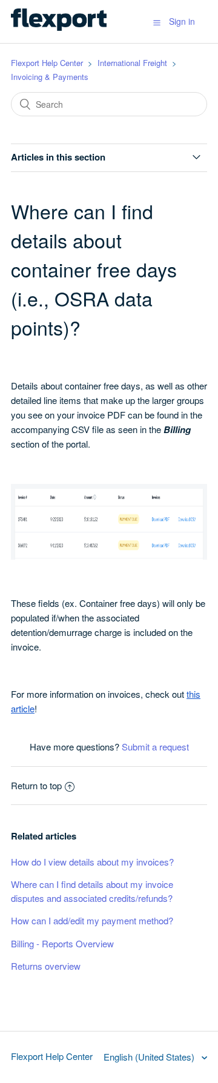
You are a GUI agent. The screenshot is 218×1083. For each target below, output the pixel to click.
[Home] (59, 27)
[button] (156, 21)
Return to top (36, 785)
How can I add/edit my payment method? (92, 920)
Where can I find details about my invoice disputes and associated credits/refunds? (92, 891)
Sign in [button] (182, 21)
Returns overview (46, 965)
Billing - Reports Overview (62, 943)
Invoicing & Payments (49, 76)
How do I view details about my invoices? (92, 861)
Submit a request (155, 746)
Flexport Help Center (47, 62)
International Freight (132, 62)
